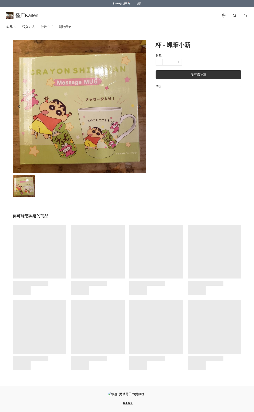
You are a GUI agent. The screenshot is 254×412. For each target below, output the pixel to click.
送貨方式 (28, 27)
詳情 (139, 3)
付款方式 (46, 27)
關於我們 (65, 27)
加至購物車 (198, 74)
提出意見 (128, 403)
